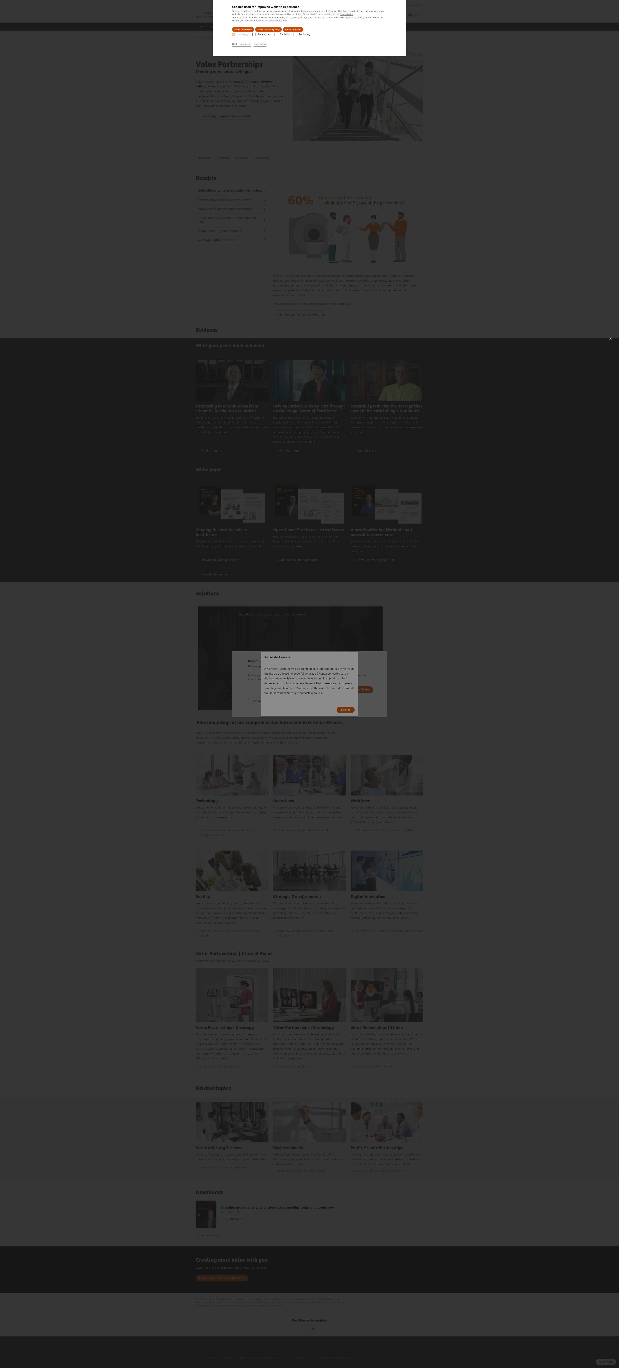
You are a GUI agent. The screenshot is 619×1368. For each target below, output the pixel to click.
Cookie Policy (346, 14)
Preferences (264, 34)
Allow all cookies (243, 29)
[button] (613, 341)
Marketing (304, 34)
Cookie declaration (241, 44)
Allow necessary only (268, 29)
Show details (260, 44)
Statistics (285, 34)
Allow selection (293, 29)
